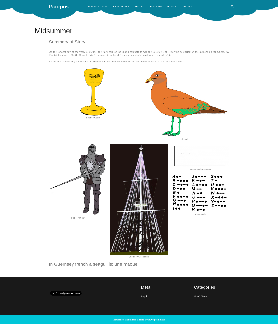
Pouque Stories (97, 6)
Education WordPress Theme (128, 319)
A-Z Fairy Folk (121, 6)
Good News (200, 296)
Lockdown (155, 6)
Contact (187, 6)
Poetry (139, 6)
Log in (144, 296)
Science (171, 6)
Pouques (59, 6)
